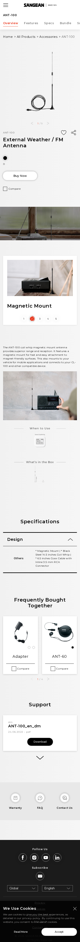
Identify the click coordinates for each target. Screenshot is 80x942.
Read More (21, 931)
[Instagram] (34, 857)
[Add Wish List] (63, 132)
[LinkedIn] (57, 857)
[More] (40, 758)
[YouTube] (46, 857)
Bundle (65, 23)
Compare (14, 188)
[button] (32, 123)
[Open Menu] (6, 5)
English (49, 888)
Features (31, 23)
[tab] (40, 539)
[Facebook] (23, 857)
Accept (59, 931)
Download (40, 741)
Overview (10, 23)
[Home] (40, 5)
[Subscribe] (40, 876)
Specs (49, 23)
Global (13, 888)
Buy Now (20, 176)
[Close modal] (75, 908)
